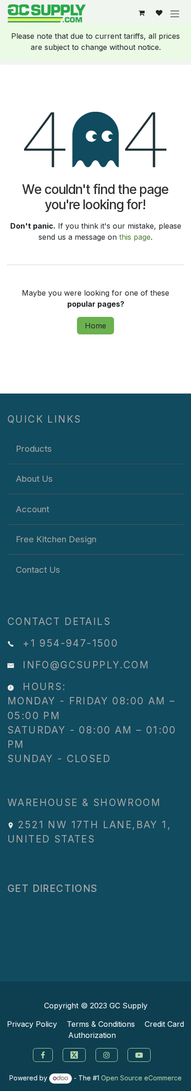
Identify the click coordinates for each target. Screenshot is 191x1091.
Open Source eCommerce (141, 1078)
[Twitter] (75, 1054)
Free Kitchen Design (56, 539)
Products (34, 448)
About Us (34, 478)
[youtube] (140, 1054)
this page (135, 237)
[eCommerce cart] (141, 13)
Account (32, 509)
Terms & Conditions (101, 1024)
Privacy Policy (32, 1024)
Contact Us (38, 569)
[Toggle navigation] (175, 13)
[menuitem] (95, 449)
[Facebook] (42, 1054)
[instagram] (108, 1054)
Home (95, 325)
